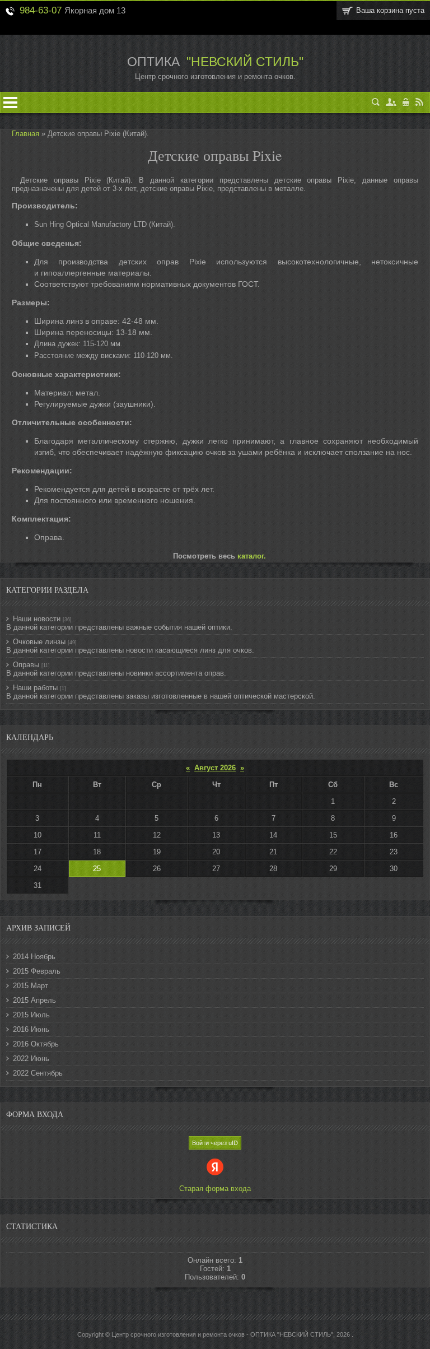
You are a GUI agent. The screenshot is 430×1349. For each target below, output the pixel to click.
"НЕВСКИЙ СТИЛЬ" (243, 61)
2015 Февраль (36, 971)
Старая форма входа (215, 1188)
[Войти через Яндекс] (215, 1167)
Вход (406, 102)
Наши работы (35, 687)
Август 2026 (215, 768)
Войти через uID (215, 1142)
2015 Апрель (34, 1000)
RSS (419, 102)
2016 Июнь (31, 1029)
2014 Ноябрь (34, 956)
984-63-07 (41, 10)
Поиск (376, 102)
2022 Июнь (31, 1058)
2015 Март (30, 985)
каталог (250, 556)
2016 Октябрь (36, 1044)
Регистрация (391, 102)
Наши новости (36, 619)
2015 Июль (31, 1015)
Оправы (26, 664)
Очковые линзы (39, 642)
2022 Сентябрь (38, 1073)
